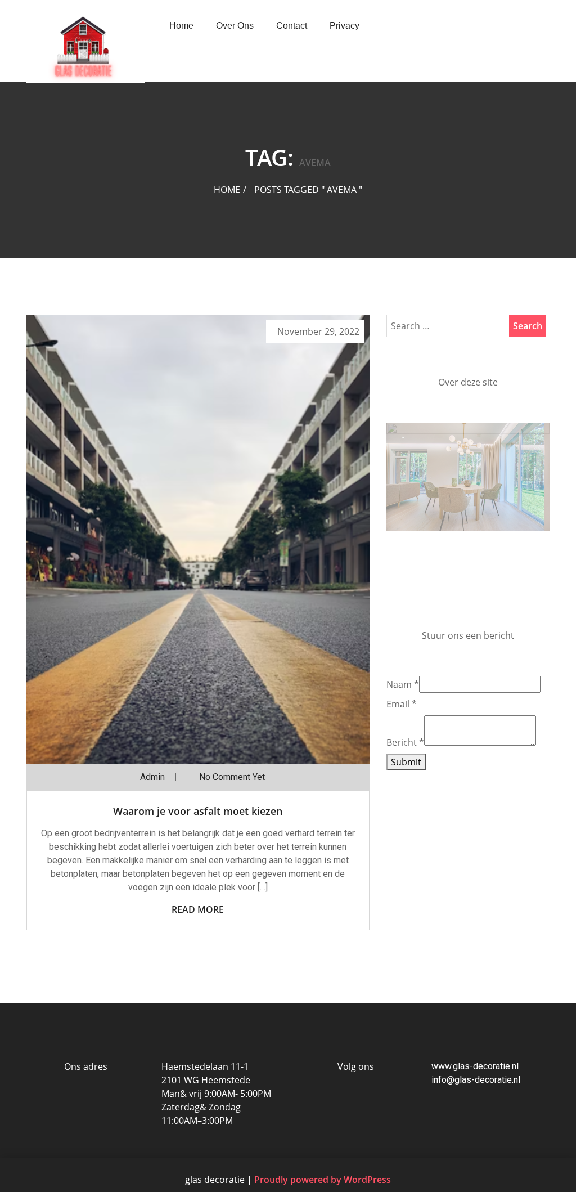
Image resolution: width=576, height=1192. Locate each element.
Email (401, 776)
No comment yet (232, 777)
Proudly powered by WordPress (322, 1179)
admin (152, 777)
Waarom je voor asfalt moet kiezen (197, 811)
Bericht (405, 815)
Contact (291, 25)
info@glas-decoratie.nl (475, 1079)
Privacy (344, 25)
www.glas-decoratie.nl (475, 1066)
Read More (198, 909)
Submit (406, 834)
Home (181, 25)
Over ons (235, 25)
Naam (402, 757)
